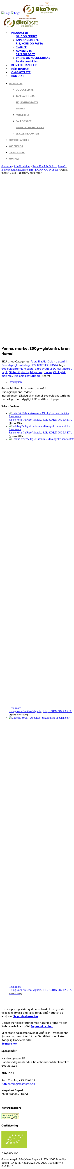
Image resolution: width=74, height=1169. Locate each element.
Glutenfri (14, 372)
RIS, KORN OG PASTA (43, 169)
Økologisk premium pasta (17, 368)
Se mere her (9, 1043)
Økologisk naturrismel (27, 376)
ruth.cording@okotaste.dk (18, 1084)
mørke (48, 372)
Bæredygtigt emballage (14, 169)
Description (15, 381)
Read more (15, 416)
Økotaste (6, 166)
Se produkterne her (25, 1016)
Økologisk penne (31, 372)
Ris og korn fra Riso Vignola (25, 419)
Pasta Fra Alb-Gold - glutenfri (49, 166)
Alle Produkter (22, 166)
